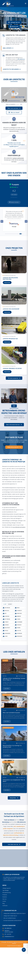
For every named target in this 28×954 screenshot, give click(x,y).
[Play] (3, 100)
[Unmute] (6, 100)
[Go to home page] (8, 3)
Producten (4, 894)
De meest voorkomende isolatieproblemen (12, 920)
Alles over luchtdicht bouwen (10, 918)
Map (11, 604)
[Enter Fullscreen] (25, 100)
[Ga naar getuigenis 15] (22, 233)
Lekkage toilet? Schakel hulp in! (10, 915)
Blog (3, 903)
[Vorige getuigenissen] (2, 221)
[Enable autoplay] (21, 104)
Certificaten (4, 905)
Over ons (4, 899)
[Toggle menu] (25, 3)
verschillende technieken (19, 527)
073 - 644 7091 (8, 934)
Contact (4, 901)
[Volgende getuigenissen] (26, 221)
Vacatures (4, 897)
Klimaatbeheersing (6, 892)
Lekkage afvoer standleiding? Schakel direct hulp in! (14, 913)
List (5, 604)
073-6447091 (21, 597)
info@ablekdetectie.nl (9, 936)
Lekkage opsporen (6, 888)
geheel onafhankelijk (18, 158)
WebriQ (19, 945)
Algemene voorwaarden (18, 942)
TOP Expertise (14, 226)
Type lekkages (5, 890)
